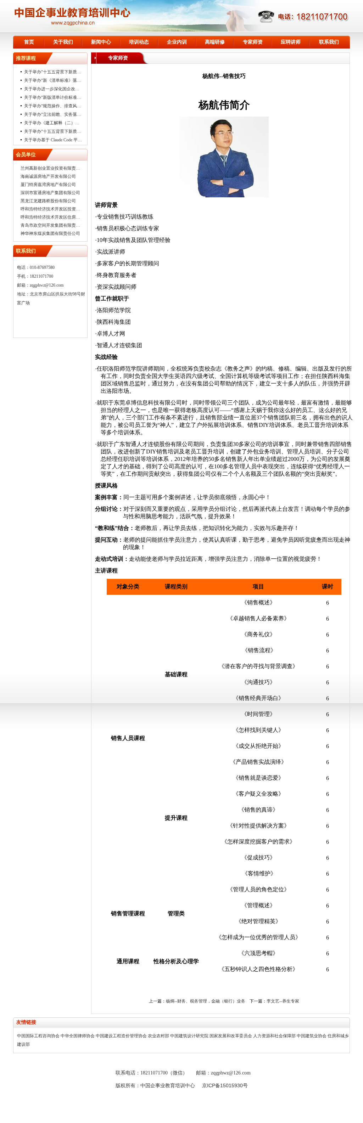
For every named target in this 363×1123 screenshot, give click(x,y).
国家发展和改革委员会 (231, 1035)
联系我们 (329, 42)
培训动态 (139, 42)
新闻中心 (101, 42)
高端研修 (215, 42)
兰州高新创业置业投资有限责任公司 (55, 168)
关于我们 (63, 42)
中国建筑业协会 (311, 1035)
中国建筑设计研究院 (189, 1035)
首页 (29, 42)
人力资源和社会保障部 (274, 1035)
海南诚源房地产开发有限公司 (48, 176)
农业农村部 (158, 1035)
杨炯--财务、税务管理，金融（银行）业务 (205, 1001)
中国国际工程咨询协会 (38, 1035)
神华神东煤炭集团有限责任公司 (50, 233)
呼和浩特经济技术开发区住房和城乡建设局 (61, 217)
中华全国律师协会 (78, 1035)
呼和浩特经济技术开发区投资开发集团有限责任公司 (69, 209)
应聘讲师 (291, 42)
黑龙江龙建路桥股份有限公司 (48, 200)
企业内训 (177, 42)
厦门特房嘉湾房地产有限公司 (48, 184)
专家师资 (253, 42)
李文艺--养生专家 (283, 1001)
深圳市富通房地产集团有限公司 (50, 192)
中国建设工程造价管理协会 (121, 1035)
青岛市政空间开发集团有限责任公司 (55, 225)
